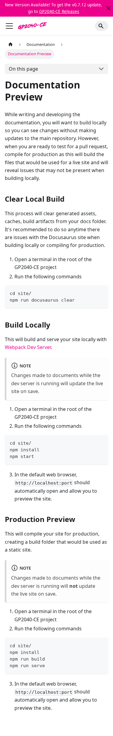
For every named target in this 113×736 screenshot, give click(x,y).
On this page (23, 69)
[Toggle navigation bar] (9, 25)
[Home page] (10, 44)
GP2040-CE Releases (59, 11)
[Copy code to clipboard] (101, 293)
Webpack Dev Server (28, 347)
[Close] (108, 8)
